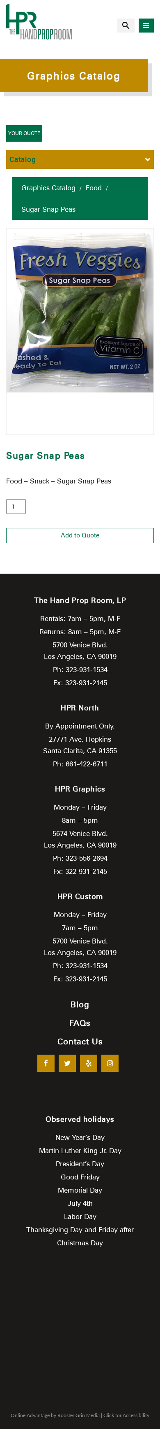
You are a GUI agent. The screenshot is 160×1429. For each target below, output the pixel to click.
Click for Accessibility (126, 1415)
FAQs (80, 1023)
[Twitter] (67, 1063)
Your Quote (24, 133)
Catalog (22, 159)
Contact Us (80, 1041)
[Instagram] (110, 1063)
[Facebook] (46, 1063)
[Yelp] (88, 1063)
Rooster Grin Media (78, 1415)
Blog (80, 1004)
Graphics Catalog (48, 188)
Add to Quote (80, 535)
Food (94, 188)
